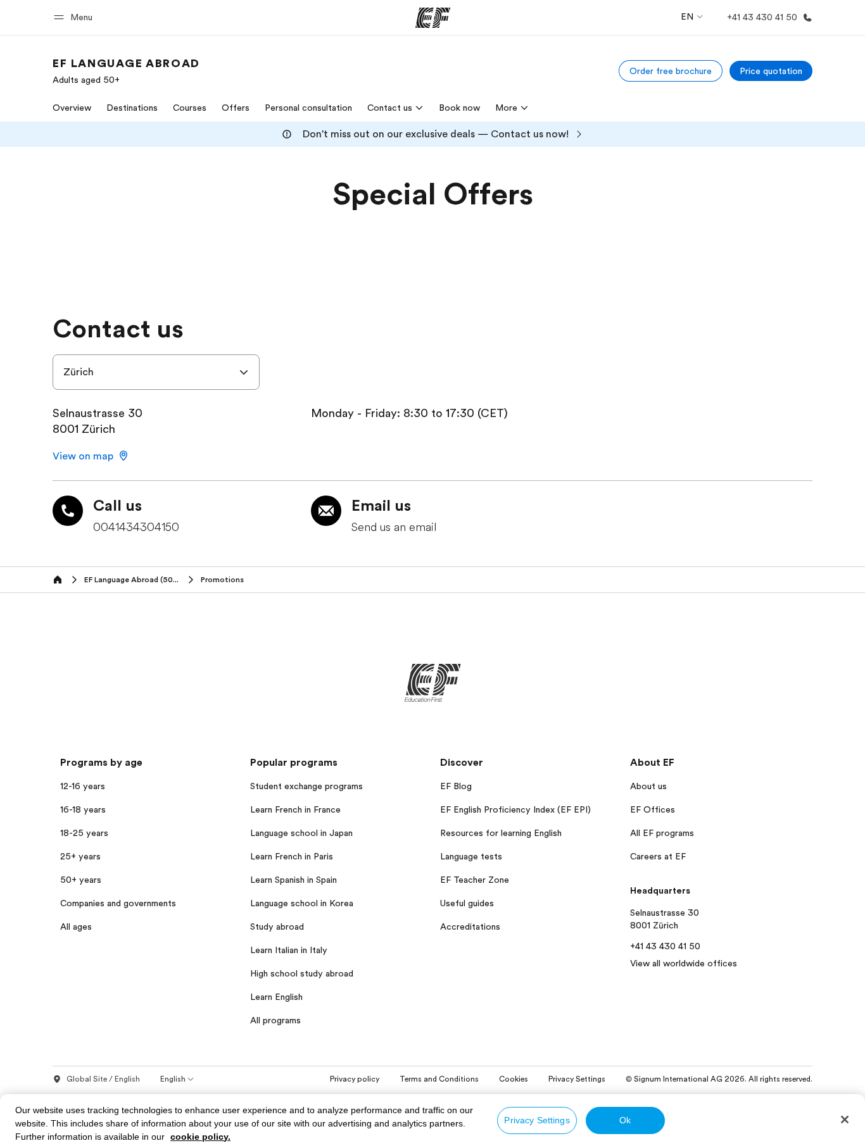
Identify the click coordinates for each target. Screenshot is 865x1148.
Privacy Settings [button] (576, 1079)
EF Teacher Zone (474, 880)
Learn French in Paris (291, 856)
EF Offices (652, 809)
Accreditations (470, 926)
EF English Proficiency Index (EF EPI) (515, 809)
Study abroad (277, 926)
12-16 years (82, 786)
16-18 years (83, 809)
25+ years (80, 856)
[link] (126, 71)
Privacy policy (354, 1079)
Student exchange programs (306, 786)
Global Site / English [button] (103, 1079)
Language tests (471, 856)
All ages (76, 926)
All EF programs (662, 833)
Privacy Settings (536, 1120)
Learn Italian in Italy (288, 950)
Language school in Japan (301, 833)
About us (648, 786)
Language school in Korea (301, 903)
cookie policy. (200, 1137)
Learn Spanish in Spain (293, 880)
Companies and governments (118, 903)
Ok (625, 1120)
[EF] (432, 18)
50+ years (80, 880)
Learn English (276, 997)
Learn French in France (295, 809)
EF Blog (456, 786)
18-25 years (84, 833)
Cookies (513, 1079)
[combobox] (156, 372)
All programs (275, 1020)
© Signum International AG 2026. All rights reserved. (719, 1079)
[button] (75, 17)
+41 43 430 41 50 (665, 946)
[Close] (845, 1119)
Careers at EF (658, 856)
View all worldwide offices (683, 963)
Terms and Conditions (439, 1079)
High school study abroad (301, 973)
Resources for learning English (501, 833)
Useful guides (467, 903)
